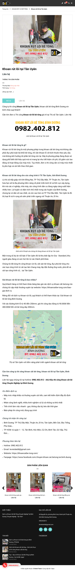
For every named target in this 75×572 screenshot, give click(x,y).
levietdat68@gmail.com (46, 524)
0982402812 (43, 521)
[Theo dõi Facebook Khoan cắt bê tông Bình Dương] (41, 529)
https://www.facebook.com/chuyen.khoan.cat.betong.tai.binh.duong (41, 457)
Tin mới (5, 536)
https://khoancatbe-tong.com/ (25, 453)
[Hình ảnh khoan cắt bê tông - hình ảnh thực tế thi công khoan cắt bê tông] (5, 549)
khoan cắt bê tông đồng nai (37, 495)
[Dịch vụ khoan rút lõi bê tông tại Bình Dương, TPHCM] (5, 542)
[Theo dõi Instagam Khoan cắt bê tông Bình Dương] (50, 529)
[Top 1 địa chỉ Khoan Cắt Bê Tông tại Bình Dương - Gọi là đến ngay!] (5, 557)
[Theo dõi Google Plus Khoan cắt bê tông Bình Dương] (45, 529)
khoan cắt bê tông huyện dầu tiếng (63, 495)
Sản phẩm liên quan (37, 465)
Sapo (52, 568)
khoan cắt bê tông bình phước (14, 495)
